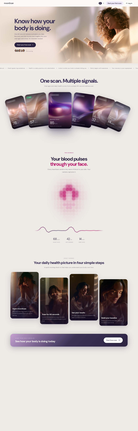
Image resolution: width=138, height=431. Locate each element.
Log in (130, 3)
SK (103, 3)
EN (100, 3)
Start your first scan (115, 3)
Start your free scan (24, 45)
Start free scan (111, 340)
